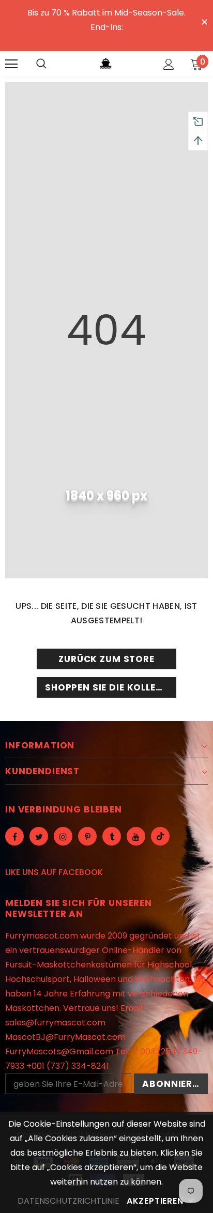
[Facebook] (14, 836)
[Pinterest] (87, 836)
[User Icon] (168, 64)
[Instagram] (63, 836)
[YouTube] (136, 836)
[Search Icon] (41, 64)
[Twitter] (38, 836)
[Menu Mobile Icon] (11, 64)
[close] (204, 21)
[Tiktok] (160, 836)
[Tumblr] (111, 836)
